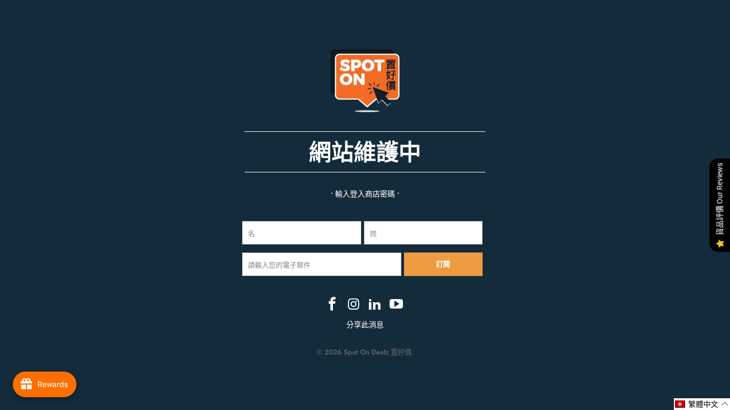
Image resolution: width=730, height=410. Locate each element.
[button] (702, 404)
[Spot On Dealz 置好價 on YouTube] (396, 304)
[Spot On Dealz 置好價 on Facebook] (333, 304)
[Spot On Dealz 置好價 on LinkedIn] (375, 304)
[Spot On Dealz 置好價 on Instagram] (354, 304)
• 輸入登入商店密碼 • (365, 193)
